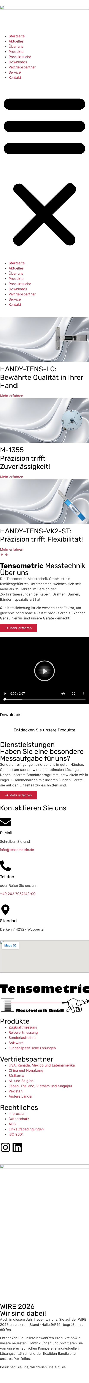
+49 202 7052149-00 (17, 894)
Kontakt (15, 77)
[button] (44, 170)
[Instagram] (5, 1147)
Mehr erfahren (11, 396)
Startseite (17, 36)
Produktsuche (20, 57)
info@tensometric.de (17, 849)
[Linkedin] (17, 1147)
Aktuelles (16, 41)
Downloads (18, 62)
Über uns (16, 46)
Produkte (16, 51)
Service (15, 72)
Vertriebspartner (22, 67)
